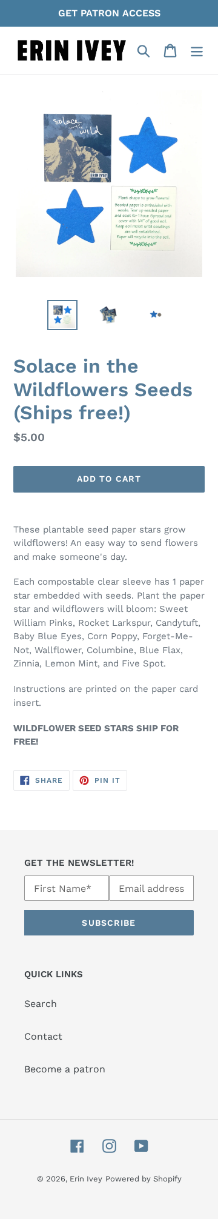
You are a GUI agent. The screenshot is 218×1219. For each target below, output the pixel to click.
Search (40, 1003)
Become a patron (64, 1069)
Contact (43, 1036)
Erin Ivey (86, 1178)
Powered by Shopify (143, 1178)
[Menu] (196, 50)
